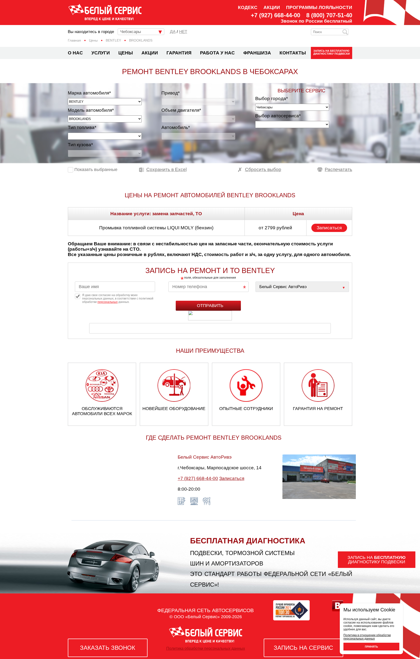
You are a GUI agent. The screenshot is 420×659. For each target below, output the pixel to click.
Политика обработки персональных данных (205, 648)
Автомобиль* (175, 127)
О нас (75, 52)
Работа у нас (217, 52)
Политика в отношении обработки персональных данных (367, 636)
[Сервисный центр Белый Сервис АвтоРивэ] (302, 286)
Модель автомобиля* (91, 110)
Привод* (170, 92)
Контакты (293, 52)
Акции (271, 7)
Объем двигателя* (181, 110)
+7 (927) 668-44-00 (275, 15)
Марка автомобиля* (89, 92)
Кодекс (247, 7)
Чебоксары (130, 31)
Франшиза (257, 52)
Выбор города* (271, 98)
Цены (125, 52)
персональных (107, 302)
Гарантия (179, 52)
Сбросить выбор (263, 169)
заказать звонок (107, 647)
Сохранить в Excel (166, 169)
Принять (371, 646)
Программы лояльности (319, 7)
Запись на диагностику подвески (331, 52)
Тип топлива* (82, 127)
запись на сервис (303, 647)
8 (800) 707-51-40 (329, 15)
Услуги (100, 52)
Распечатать (338, 169)
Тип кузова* (80, 144)
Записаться (329, 227)
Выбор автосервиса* (278, 115)
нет (183, 31)
